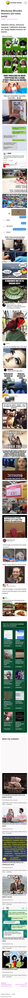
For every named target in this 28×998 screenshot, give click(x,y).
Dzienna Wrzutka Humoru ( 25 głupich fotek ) (8, 724)
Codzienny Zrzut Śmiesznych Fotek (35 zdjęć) (8, 682)
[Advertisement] (14, 757)
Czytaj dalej (7, 645)
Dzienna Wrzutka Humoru (12, 19)
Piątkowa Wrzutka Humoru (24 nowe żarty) (20, 642)
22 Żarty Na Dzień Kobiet (10, 969)
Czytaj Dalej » (9, 804)
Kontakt (13, 994)
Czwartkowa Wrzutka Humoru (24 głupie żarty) (20, 662)
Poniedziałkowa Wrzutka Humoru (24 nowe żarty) (8, 642)
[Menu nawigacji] (25, 3)
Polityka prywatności (5, 994)
